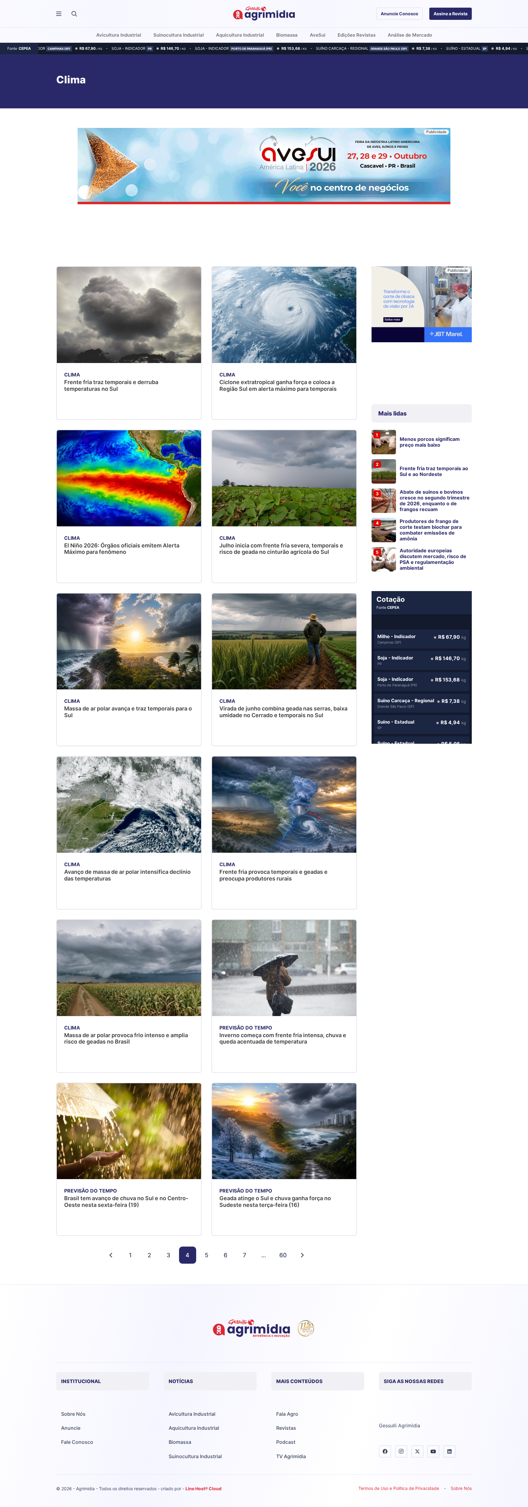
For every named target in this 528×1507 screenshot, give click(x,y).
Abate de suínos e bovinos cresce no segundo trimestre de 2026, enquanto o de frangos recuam (435, 501)
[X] (417, 1451)
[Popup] (58, 13)
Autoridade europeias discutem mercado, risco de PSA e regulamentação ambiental (433, 559)
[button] (74, 13)
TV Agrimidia (291, 1456)
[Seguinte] (301, 1255)
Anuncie (70, 1428)
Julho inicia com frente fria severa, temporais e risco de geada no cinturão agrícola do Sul (281, 548)
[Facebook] (385, 1451)
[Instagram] (401, 1451)
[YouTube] (433, 1451)
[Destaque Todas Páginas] (264, 167)
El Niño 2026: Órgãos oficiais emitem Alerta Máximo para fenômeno (121, 548)
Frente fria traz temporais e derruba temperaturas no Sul (111, 385)
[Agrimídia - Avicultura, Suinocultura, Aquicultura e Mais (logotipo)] (264, 13)
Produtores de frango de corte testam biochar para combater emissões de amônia (431, 530)
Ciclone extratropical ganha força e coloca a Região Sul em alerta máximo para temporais (278, 385)
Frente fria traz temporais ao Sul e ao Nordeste (434, 471)
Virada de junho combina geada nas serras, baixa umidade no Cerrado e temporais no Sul (283, 711)
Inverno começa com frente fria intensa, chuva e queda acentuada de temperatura (282, 1038)
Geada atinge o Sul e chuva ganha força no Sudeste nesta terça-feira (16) (275, 1201)
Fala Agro (287, 1414)
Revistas (286, 1428)
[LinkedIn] (449, 1451)
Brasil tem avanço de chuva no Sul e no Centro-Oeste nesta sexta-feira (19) (126, 1201)
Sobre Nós (73, 1414)
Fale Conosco (77, 1442)
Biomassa (180, 1442)
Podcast (285, 1442)
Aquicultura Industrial (194, 1428)
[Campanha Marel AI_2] (422, 305)
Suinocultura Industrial (195, 1456)
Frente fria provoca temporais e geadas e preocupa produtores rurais (273, 875)
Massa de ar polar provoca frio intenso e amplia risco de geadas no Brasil (126, 1038)
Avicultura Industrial (192, 1414)
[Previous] (111, 1255)
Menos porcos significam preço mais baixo (430, 442)
